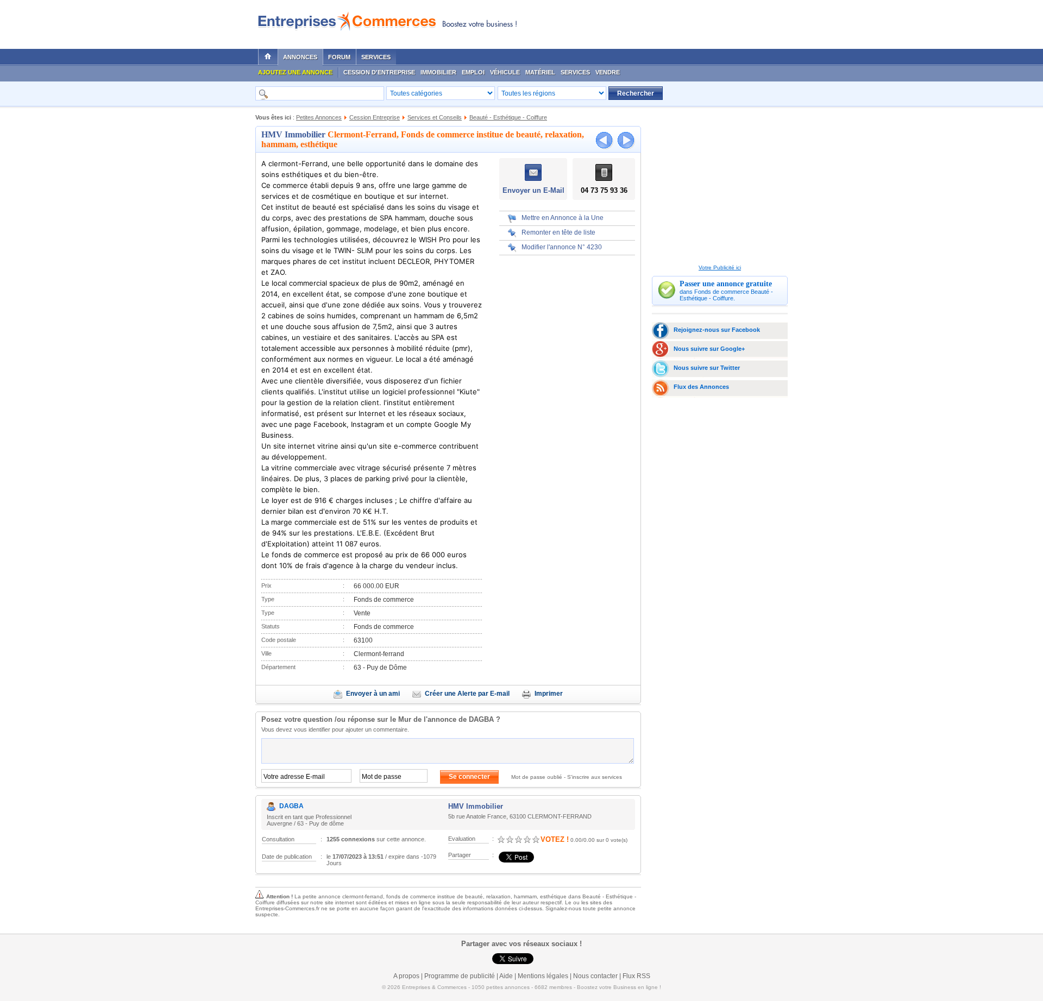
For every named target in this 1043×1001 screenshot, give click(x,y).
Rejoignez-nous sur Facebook (717, 329)
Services (376, 57)
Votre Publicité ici (720, 267)
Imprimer (549, 693)
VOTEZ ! (555, 839)
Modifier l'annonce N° (562, 247)
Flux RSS (636, 976)
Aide (506, 976)
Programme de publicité (459, 976)
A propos (406, 976)
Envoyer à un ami (373, 693)
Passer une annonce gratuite (726, 284)
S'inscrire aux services (594, 777)
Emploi (473, 72)
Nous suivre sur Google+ (709, 348)
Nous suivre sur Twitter (707, 367)
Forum (339, 57)
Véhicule (505, 72)
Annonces (300, 57)
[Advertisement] (658, 21)
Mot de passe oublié (536, 777)
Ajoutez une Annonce (295, 72)
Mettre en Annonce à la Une (563, 218)
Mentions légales (543, 976)
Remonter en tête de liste (558, 232)
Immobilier (438, 72)
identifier (319, 729)
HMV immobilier (293, 134)
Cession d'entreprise (379, 72)
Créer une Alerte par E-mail (467, 693)
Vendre (607, 72)
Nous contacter (595, 976)
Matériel (540, 72)
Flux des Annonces (701, 386)
